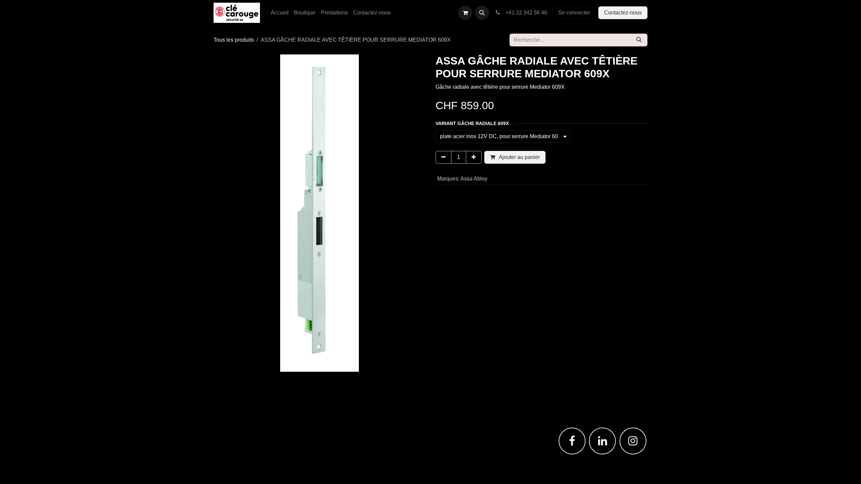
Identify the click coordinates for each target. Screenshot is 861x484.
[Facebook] (572, 441)
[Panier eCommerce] (465, 13)
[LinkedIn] (602, 441)
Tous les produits (234, 40)
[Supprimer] (443, 157)
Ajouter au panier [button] (519, 157)
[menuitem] (279, 12)
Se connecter (574, 12)
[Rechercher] (639, 40)
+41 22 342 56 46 (525, 12)
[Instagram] (633, 441)
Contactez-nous (623, 12)
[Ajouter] (474, 157)
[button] (482, 13)
